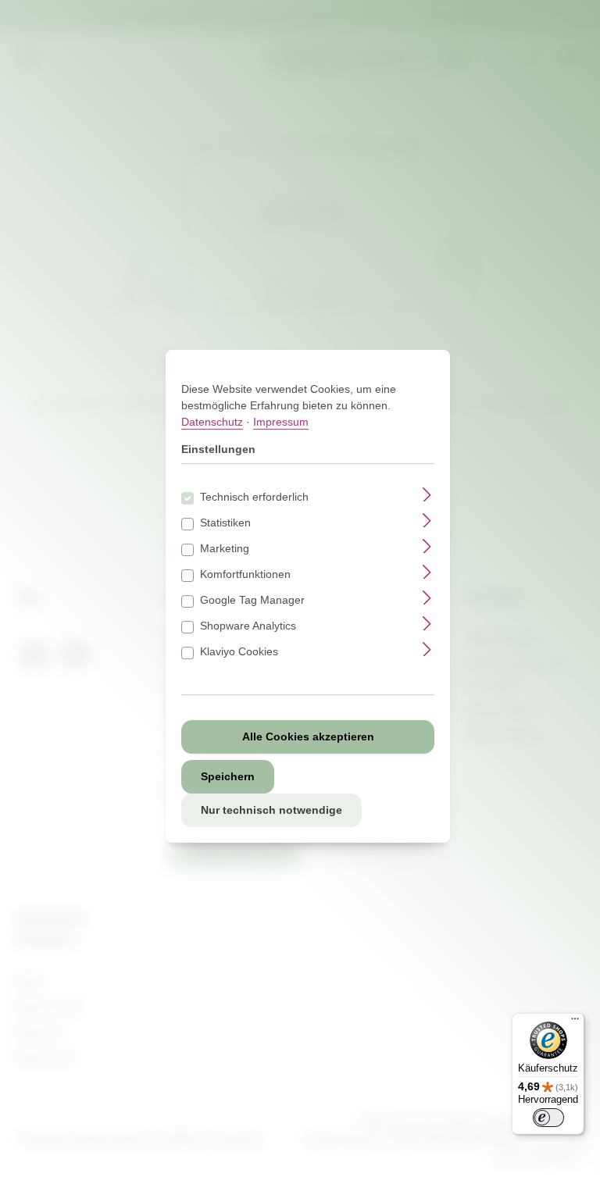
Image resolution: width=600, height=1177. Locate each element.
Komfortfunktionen (245, 574)
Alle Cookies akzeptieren (308, 736)
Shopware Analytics (248, 625)
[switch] (548, 1117)
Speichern (228, 776)
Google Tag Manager (252, 600)
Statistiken (225, 522)
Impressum (281, 422)
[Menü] (575, 1022)
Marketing (224, 548)
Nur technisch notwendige (271, 810)
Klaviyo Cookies (239, 651)
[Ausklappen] (427, 494)
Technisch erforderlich (254, 496)
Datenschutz (212, 422)
